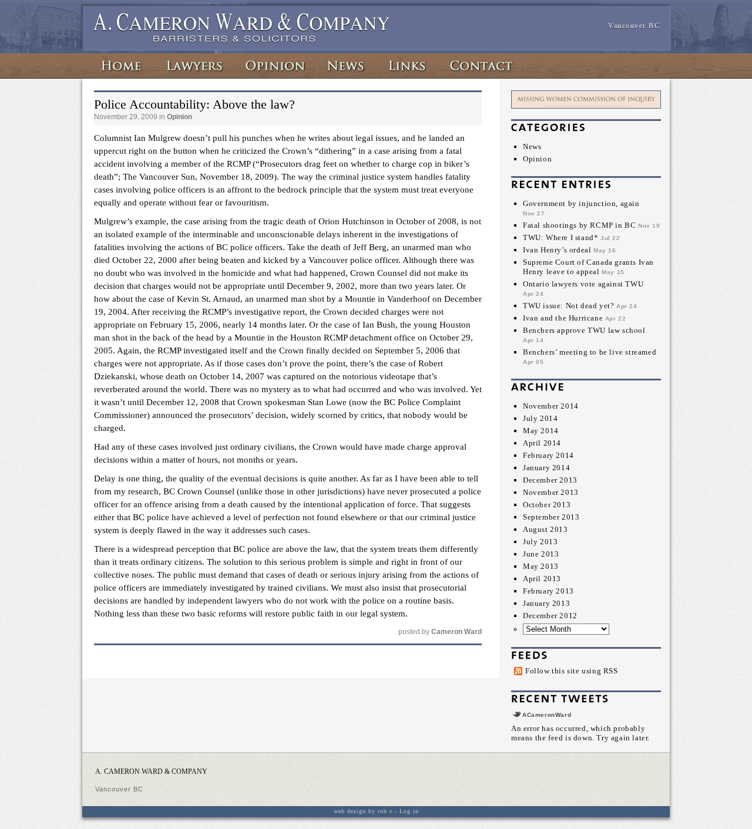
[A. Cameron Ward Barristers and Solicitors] (242, 40)
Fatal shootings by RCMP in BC (579, 225)
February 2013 (548, 591)
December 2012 (550, 615)
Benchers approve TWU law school (584, 330)
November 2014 (551, 406)
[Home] (122, 65)
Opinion (537, 158)
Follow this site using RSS (571, 670)
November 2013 (551, 492)
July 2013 (540, 541)
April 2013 (542, 578)
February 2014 (548, 455)
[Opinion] (275, 65)
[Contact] (481, 65)
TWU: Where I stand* (560, 237)
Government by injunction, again (581, 203)
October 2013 (546, 504)
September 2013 (551, 517)
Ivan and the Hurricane (563, 318)
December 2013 (550, 480)
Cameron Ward (456, 632)
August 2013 (545, 529)
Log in (409, 811)
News (532, 146)
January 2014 (546, 467)
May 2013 (541, 566)
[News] (346, 65)
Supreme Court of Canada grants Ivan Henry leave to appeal (588, 267)
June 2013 (541, 554)
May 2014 (541, 430)
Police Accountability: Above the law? (194, 104)
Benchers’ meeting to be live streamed (589, 352)
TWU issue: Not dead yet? (568, 305)
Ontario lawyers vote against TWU (583, 283)
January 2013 (546, 603)
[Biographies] (194, 65)
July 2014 (540, 418)
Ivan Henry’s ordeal (557, 249)
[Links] (407, 65)
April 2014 (542, 443)
